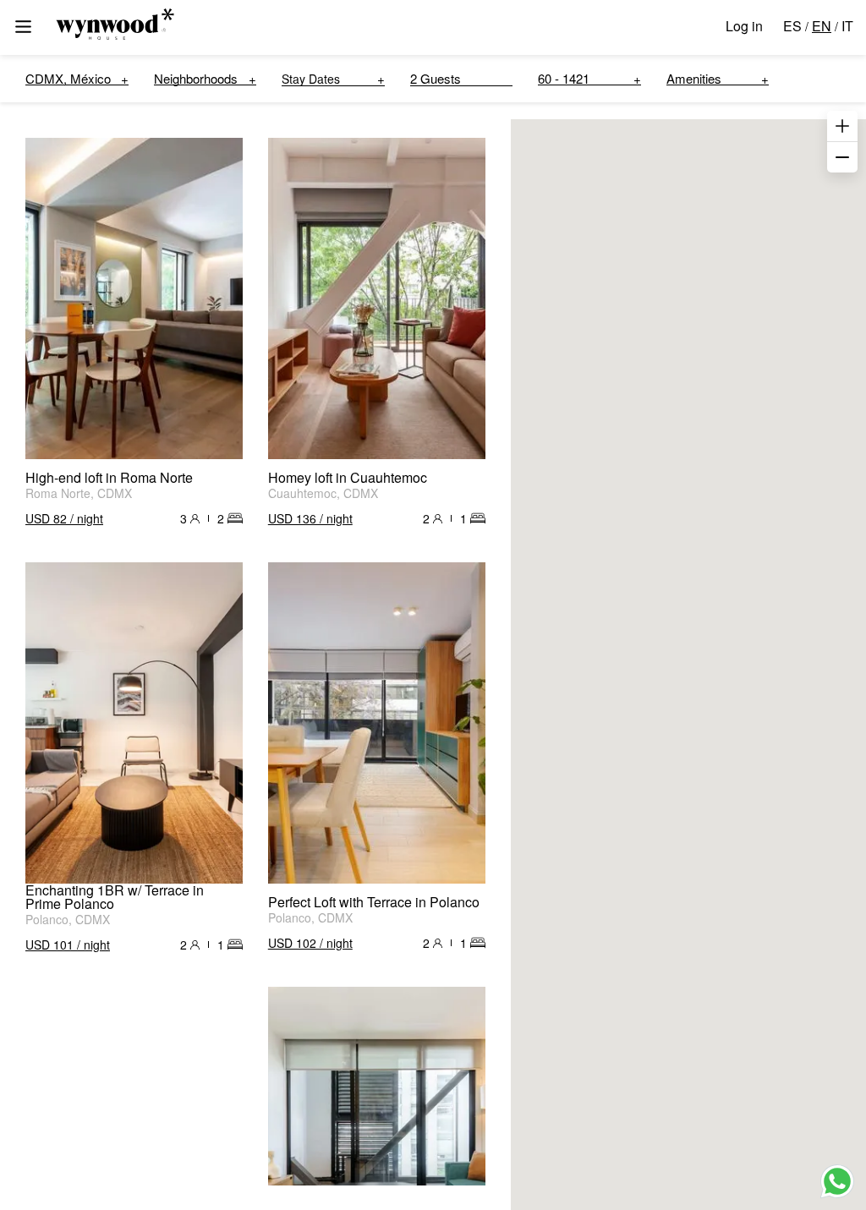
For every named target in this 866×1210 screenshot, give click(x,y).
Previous (46, 298)
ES (792, 26)
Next (221, 298)
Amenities (693, 78)
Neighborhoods (196, 78)
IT (847, 26)
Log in (744, 26)
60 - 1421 (563, 78)
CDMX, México (68, 78)
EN (821, 26)
